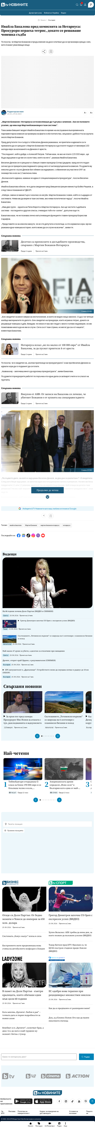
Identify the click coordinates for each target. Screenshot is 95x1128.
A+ (91, 112)
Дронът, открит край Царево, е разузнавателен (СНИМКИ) (29, 660)
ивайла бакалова (15, 525)
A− (85, 112)
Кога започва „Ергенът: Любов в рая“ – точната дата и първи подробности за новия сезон (21, 1015)
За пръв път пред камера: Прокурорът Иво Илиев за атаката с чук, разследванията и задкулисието (22, 719)
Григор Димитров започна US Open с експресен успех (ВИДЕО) (47, 620)
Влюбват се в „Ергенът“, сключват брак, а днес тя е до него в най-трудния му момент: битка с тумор (23, 1030)
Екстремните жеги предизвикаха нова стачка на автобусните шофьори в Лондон (23, 947)
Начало (43, 20)
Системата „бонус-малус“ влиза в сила (21, 936)
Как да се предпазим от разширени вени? (69, 1008)
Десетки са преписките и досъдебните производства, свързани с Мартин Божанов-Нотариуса (53, 243)
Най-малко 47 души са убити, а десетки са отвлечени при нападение (34, 651)
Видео (63, 13)
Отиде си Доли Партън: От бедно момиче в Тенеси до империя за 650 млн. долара (23, 919)
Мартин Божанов (31, 525)
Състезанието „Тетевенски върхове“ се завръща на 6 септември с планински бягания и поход (55, 637)
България (51, 20)
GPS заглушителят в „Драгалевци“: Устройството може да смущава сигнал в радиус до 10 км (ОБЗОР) (46, 671)
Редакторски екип (15, 112)
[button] (37, 736)
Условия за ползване (73, 1112)
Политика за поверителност (24, 1112)
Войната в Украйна (51, 13)
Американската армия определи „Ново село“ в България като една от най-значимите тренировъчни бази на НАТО (66, 785)
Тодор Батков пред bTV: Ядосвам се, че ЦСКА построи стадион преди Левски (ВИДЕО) (68, 948)
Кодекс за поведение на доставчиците (49, 1112)
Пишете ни (89, 1112)
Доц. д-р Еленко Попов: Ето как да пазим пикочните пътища (69, 1019)
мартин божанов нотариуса (50, 525)
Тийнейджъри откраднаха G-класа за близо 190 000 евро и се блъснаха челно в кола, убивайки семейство (24, 785)
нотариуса (66, 525)
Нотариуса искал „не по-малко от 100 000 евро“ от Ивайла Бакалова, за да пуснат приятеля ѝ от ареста (55, 346)
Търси (87, 1057)
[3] (81, 5)
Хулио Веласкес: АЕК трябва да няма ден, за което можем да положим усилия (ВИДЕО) (70, 934)
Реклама (11, 1111)
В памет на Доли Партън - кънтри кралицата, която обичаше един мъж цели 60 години (22, 994)
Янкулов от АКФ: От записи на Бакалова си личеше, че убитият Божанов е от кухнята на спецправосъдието (53, 395)
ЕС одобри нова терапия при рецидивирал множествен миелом (69, 993)
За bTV (2, 1112)
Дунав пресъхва (35, 13)
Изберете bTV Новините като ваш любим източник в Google (49, 508)
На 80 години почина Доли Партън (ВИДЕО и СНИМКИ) (28, 611)
